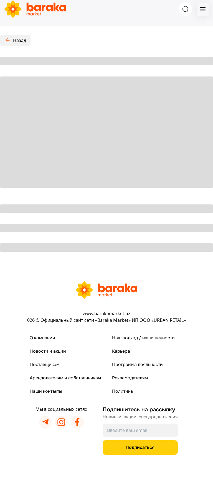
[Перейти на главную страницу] (106, 290)
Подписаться (140, 447)
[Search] (185, 9)
